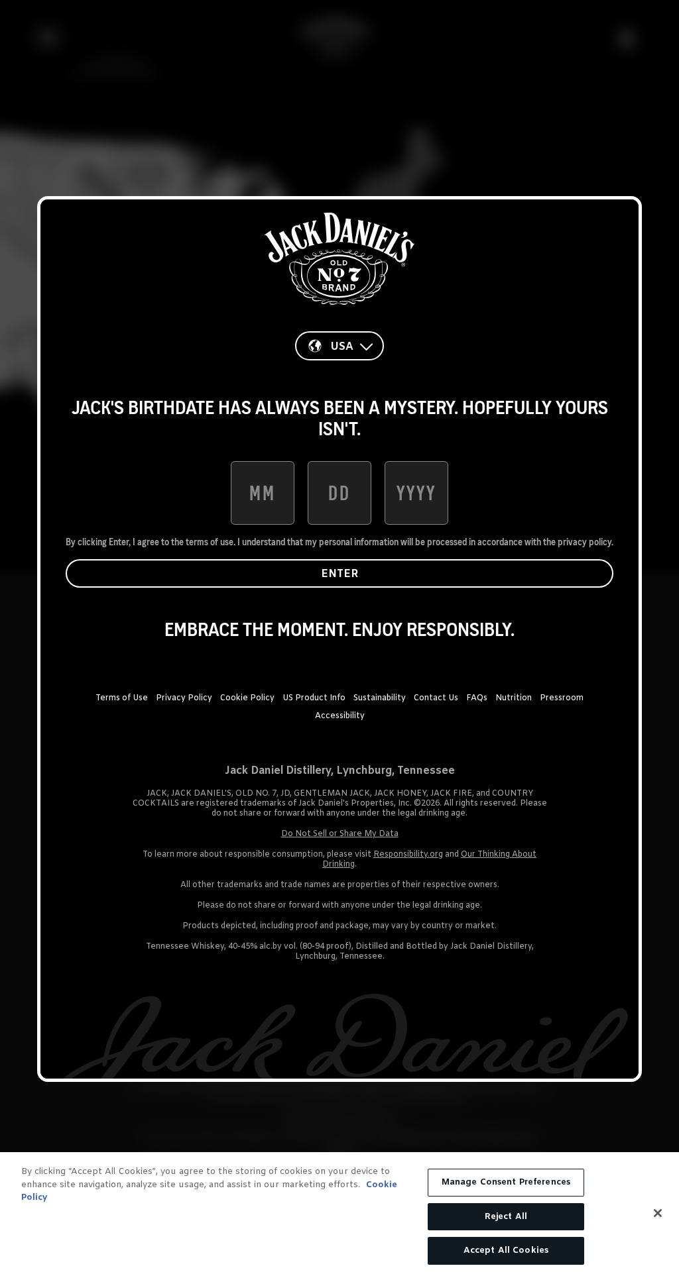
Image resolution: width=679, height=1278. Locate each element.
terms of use (209, 542)
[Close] (657, 1213)
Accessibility (340, 716)
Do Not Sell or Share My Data (340, 834)
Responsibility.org (408, 854)
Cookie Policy (247, 698)
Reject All (506, 1216)
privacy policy (584, 542)
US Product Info (313, 698)
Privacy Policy (184, 698)
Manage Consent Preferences (506, 1182)
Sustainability (379, 698)
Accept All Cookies (505, 1250)
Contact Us (436, 698)
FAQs (476, 698)
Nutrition (513, 698)
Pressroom (562, 698)
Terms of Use (121, 698)
